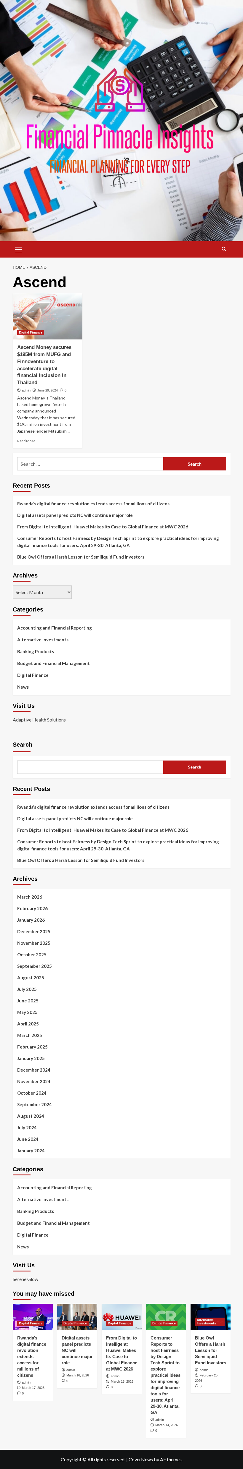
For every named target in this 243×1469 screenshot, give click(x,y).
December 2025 (33, 931)
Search (22, 744)
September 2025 (34, 966)
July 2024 (27, 1127)
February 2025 (32, 1046)
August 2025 (30, 977)
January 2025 (31, 1058)
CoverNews (141, 1459)
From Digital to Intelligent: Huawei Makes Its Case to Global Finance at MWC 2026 (102, 526)
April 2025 (28, 1023)
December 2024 (33, 1069)
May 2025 (27, 1012)
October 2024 (32, 1093)
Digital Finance (30, 332)
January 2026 (31, 920)
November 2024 (33, 1081)
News (23, 687)
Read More (26, 441)
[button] (19, 248)
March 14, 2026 (166, 1425)
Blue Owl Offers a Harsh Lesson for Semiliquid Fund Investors (80, 556)
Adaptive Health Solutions (39, 719)
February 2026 (32, 908)
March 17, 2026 (33, 1387)
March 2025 (29, 1035)
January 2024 (31, 1150)
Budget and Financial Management (53, 663)
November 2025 (33, 943)
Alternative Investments (42, 639)
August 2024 (30, 1116)
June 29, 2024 (47, 390)
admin (26, 390)
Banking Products (35, 651)
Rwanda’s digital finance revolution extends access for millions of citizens (93, 503)
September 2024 (34, 1104)
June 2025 (28, 1000)
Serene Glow (25, 1279)
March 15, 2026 (122, 1381)
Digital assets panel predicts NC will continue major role (75, 515)
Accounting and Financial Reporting (54, 627)
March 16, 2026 (77, 1375)
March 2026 (29, 896)
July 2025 (27, 989)
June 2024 (28, 1139)
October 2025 (32, 954)
